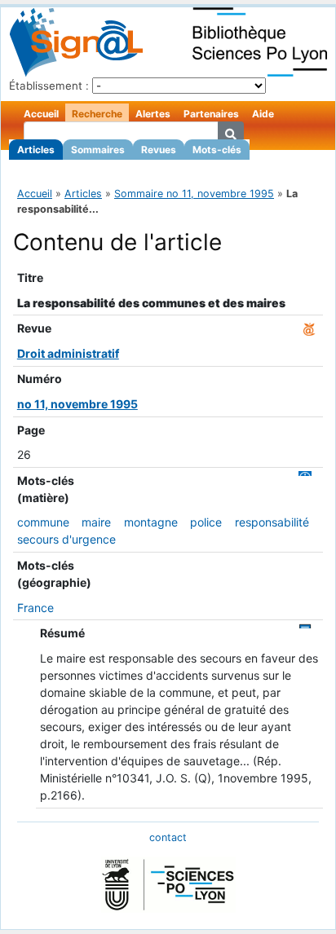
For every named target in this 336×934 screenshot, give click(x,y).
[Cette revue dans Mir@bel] (309, 328)
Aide (263, 114)
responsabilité (272, 522)
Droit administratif (68, 353)
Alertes (152, 114)
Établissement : (49, 85)
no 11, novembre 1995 (77, 404)
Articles (36, 149)
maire (96, 522)
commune (43, 522)
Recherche (97, 114)
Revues (158, 149)
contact (168, 837)
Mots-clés (216, 149)
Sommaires (98, 149)
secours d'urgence (66, 539)
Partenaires (211, 114)
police (206, 522)
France (35, 608)
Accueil (41, 114)
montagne (151, 522)
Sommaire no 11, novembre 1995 (194, 193)
